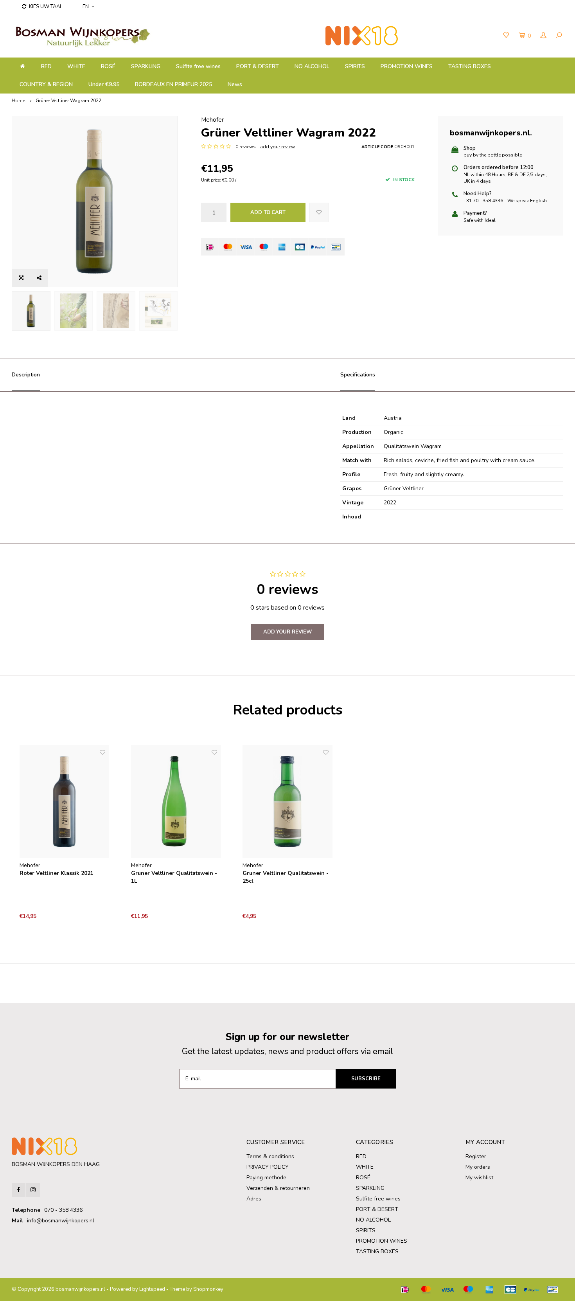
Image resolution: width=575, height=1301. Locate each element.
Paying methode (266, 1177)
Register (475, 1156)
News (235, 84)
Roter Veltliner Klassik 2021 (56, 873)
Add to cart (268, 212)
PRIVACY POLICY (267, 1167)
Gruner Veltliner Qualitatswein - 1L (174, 877)
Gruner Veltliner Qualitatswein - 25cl (286, 877)
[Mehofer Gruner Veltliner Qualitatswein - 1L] (176, 801)
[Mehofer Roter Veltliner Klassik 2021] (65, 801)
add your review (277, 147)
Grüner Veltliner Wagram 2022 (68, 100)
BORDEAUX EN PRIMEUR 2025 (173, 84)
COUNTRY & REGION (46, 84)
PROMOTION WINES (407, 66)
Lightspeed (152, 1289)
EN (86, 6)
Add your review (287, 631)
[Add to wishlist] (319, 212)
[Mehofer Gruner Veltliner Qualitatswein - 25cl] (287, 801)
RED (46, 66)
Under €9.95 (103, 84)
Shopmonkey (208, 1289)
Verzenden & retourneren (278, 1188)
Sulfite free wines (198, 66)
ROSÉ (108, 66)
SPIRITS (355, 66)
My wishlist (479, 1177)
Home (18, 100)
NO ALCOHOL (312, 66)
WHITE (76, 66)
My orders (477, 1167)
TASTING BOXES (469, 66)
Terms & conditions (270, 1156)
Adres (253, 1198)
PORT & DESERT (257, 66)
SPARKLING (145, 66)
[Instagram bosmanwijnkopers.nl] (33, 1190)
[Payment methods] (210, 247)
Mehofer (212, 120)
